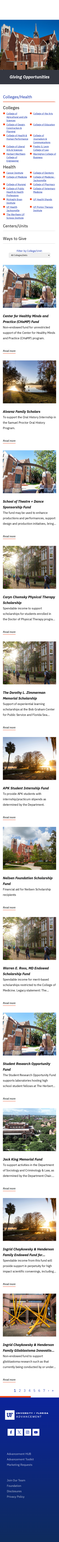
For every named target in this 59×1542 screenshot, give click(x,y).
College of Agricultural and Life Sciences (16, 117)
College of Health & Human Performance (17, 137)
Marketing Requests (19, 1465)
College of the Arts (43, 113)
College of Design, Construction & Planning (15, 128)
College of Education (44, 124)
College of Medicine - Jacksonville (44, 179)
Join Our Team (16, 1480)
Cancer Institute (14, 172)
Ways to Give (14, 238)
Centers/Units (15, 226)
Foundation (14, 1486)
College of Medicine (16, 177)
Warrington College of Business (44, 156)
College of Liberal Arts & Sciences (15, 148)
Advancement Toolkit (20, 1459)
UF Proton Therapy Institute (43, 209)
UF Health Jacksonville (12, 209)
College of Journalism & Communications (41, 139)
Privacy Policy (15, 1497)
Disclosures (14, 1491)
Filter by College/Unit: (30, 251)
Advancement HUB (19, 1454)
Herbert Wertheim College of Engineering (15, 157)
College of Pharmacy (44, 184)
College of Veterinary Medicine (44, 190)
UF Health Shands (42, 199)
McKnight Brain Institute (14, 201)
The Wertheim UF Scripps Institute (15, 216)
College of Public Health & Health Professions (15, 192)
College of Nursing (16, 184)
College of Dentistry (43, 172)
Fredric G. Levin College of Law (41, 148)
